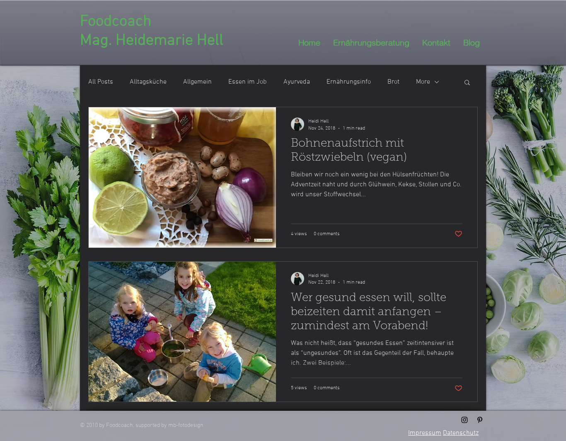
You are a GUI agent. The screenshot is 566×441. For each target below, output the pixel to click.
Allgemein (197, 82)
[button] (467, 83)
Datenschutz (461, 433)
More (423, 82)
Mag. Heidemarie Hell (151, 40)
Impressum (424, 433)
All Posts (100, 82)
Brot (393, 82)
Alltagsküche (148, 82)
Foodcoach (116, 21)
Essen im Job (247, 82)
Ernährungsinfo (349, 82)
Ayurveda (296, 82)
